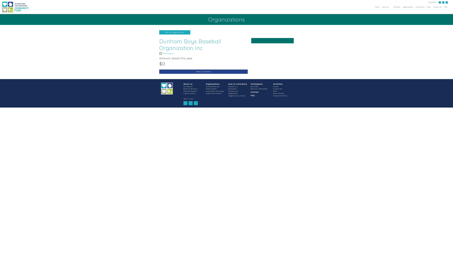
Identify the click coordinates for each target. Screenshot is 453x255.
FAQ (253, 95)
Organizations (213, 84)
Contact (255, 92)
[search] (449, 7)
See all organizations (174, 32)
